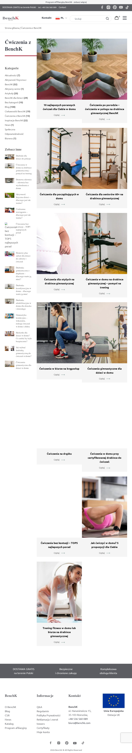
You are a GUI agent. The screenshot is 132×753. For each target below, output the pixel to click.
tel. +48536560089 (47, 8)
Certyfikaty (43, 727)
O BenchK (10, 706)
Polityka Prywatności (48, 715)
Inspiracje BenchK (16, 120)
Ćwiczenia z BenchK (17, 115)
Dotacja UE (114, 714)
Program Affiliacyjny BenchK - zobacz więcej (66, 2)
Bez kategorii (14, 102)
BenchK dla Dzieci (16, 97)
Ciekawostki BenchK (17, 111)
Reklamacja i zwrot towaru (47, 721)
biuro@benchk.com (79, 722)
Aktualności (12, 75)
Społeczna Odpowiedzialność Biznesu (14, 134)
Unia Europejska (114, 710)
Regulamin (43, 711)
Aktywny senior (14, 88)
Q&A (39, 706)
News (9, 124)
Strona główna (12, 27)
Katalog (9, 723)
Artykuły (11, 93)
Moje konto (43, 732)
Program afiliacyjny (16, 727)
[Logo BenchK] (11, 15)
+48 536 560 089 (78, 718)
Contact (62, 7)
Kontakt (47, 17)
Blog (10, 106)
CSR (7, 715)
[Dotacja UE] (114, 700)
